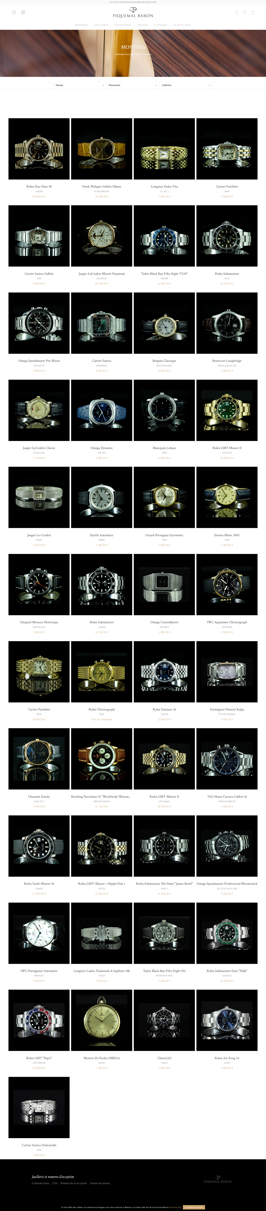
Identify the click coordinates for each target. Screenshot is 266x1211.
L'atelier (160, 25)
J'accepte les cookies (194, 1207)
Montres (81, 25)
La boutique (182, 25)
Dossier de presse (100, 1183)
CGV (55, 1183)
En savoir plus (175, 1207)
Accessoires (123, 25)
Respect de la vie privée (74, 1183)
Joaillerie (101, 25)
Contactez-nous (40, 1183)
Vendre (143, 25)
